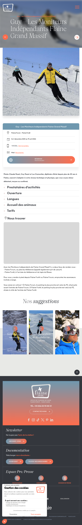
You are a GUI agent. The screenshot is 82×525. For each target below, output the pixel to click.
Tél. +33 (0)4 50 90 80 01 (41, 406)
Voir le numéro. (23, 146)
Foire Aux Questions (16, 516)
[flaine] (8, 8)
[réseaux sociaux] (28, 420)
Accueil (13, 16)
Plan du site (71, 516)
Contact (5, 516)
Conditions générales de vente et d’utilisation (37, 519)
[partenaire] (64, 499)
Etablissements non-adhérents (12, 519)
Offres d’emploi (29, 516)
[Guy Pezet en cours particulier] (41, 82)
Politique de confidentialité (57, 516)
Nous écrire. (19, 152)
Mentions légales (41, 516)
